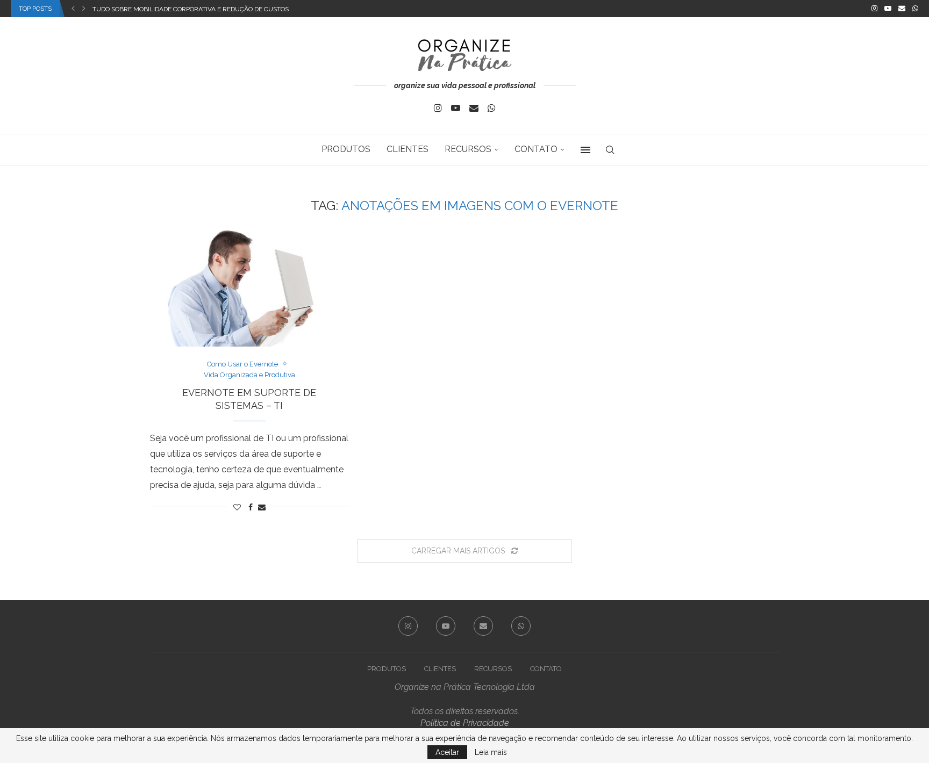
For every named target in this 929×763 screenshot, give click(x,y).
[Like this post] (237, 507)
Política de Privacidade (464, 723)
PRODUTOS (345, 149)
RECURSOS (468, 149)
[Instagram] (874, 8)
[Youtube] (887, 8)
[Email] (901, 8)
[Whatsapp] (915, 8)
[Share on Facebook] (250, 507)
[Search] (610, 149)
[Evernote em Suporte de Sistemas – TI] (249, 296)
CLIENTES (407, 149)
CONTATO (536, 149)
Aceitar (447, 752)
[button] (73, 8)
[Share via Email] (262, 507)
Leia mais (491, 752)
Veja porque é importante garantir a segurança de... (184, 9)
